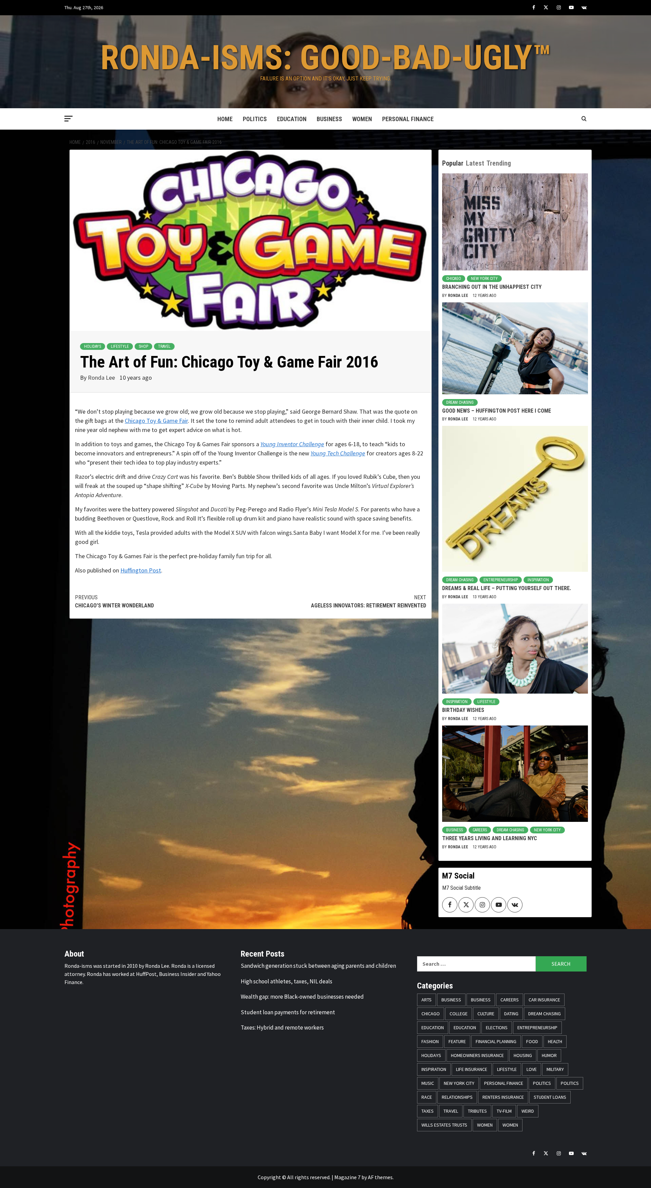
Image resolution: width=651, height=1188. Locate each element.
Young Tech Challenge (338, 453)
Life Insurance (471, 1069)
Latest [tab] (475, 163)
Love (532, 1069)
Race (426, 1097)
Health (555, 1041)
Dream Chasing (460, 402)
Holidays (92, 346)
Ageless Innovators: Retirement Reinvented (368, 601)
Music (427, 1083)
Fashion (430, 1041)
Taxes (427, 1111)
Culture (485, 1014)
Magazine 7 (347, 1177)
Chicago (453, 278)
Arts (426, 1000)
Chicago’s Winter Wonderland (114, 601)
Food (532, 1041)
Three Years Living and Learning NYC (489, 838)
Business (329, 118)
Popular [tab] (452, 163)
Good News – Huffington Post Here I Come (496, 411)
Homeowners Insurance (477, 1055)
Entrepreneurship (501, 580)
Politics (255, 118)
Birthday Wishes (463, 710)
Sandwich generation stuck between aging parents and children (318, 965)
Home (225, 118)
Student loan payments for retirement (288, 1012)
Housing (523, 1055)
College (459, 1014)
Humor (549, 1055)
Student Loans (550, 1097)
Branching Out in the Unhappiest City (491, 287)
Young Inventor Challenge (292, 444)
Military (555, 1069)
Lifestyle (120, 346)
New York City (484, 278)
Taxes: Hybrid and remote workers (282, 1027)
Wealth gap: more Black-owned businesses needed (302, 996)
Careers (480, 830)
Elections (497, 1027)
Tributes (477, 1111)
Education (292, 118)
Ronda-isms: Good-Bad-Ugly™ (325, 57)
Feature (457, 1041)
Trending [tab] (499, 163)
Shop (143, 346)
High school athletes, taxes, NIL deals (286, 981)
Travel (164, 346)
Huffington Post (140, 570)
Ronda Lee (102, 377)
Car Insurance (544, 1000)
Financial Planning (496, 1041)
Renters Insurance (503, 1097)
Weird (527, 1111)
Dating (511, 1014)
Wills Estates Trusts (444, 1125)
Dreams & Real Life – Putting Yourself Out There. (506, 588)
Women (362, 118)
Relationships (457, 1097)
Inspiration (538, 580)
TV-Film (504, 1111)
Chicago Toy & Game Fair (156, 421)
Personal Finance (408, 118)
